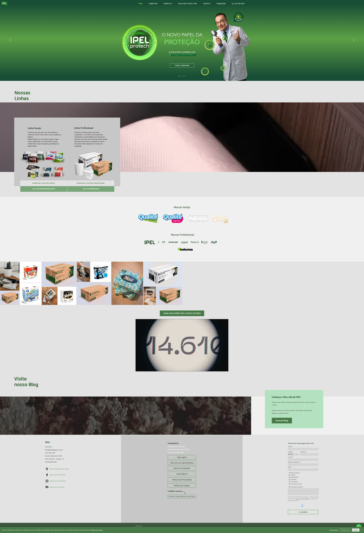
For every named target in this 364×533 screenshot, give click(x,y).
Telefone (303, 452)
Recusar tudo (345, 530)
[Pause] (138, 369)
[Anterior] (10, 40)
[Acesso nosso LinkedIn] (47, 487)
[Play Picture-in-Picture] (222, 369)
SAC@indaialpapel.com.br (54, 450)
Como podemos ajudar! (295, 487)
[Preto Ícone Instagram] (47, 481)
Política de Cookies (97, 530)
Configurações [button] (333, 530)
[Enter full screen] (226, 369)
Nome (290, 446)
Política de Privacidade (302, 499)
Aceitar (356, 530)
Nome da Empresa (293, 462)
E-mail (290, 457)
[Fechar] (362, 529)
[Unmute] (141, 369)
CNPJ (289, 467)
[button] (43, 183)
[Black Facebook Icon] (47, 475)
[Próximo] (354, 40)
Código (290, 452)
